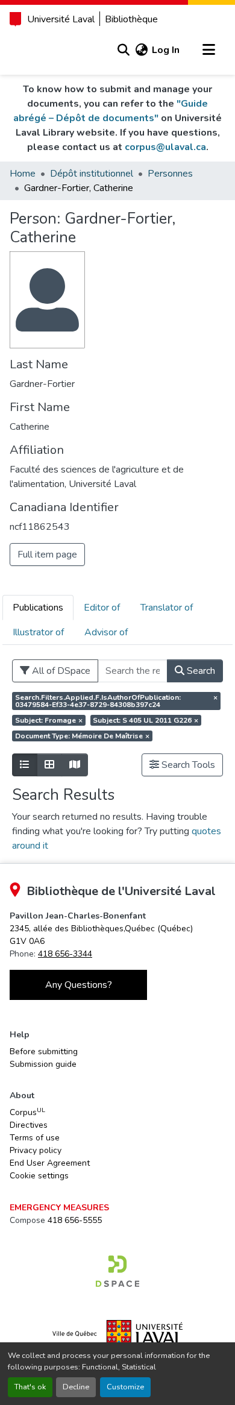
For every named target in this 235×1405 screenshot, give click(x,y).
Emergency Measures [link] (59, 1207)
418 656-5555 (75, 1220)
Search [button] (199, 670)
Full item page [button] (47, 554)
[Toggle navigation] (208, 50)
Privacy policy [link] (35, 1150)
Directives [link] (29, 1125)
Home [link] (23, 173)
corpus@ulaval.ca (165, 147)
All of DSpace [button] (60, 670)
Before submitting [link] (44, 1051)
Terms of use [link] (35, 1137)
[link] (117, 1271)
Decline (76, 1386)
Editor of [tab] (102, 607)
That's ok (30, 1386)
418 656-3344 (65, 954)
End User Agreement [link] (50, 1163)
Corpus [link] (27, 1112)
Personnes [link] (170, 173)
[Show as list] (24, 764)
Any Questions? (78, 985)
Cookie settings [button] (39, 1175)
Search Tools (187, 765)
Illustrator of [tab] (38, 632)
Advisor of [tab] (106, 632)
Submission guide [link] (43, 1064)
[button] (123, 50)
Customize (125, 1386)
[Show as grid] (49, 764)
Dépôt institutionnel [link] (91, 173)
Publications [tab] (38, 607)
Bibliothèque (131, 19)
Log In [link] (166, 50)
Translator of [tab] (166, 607)
